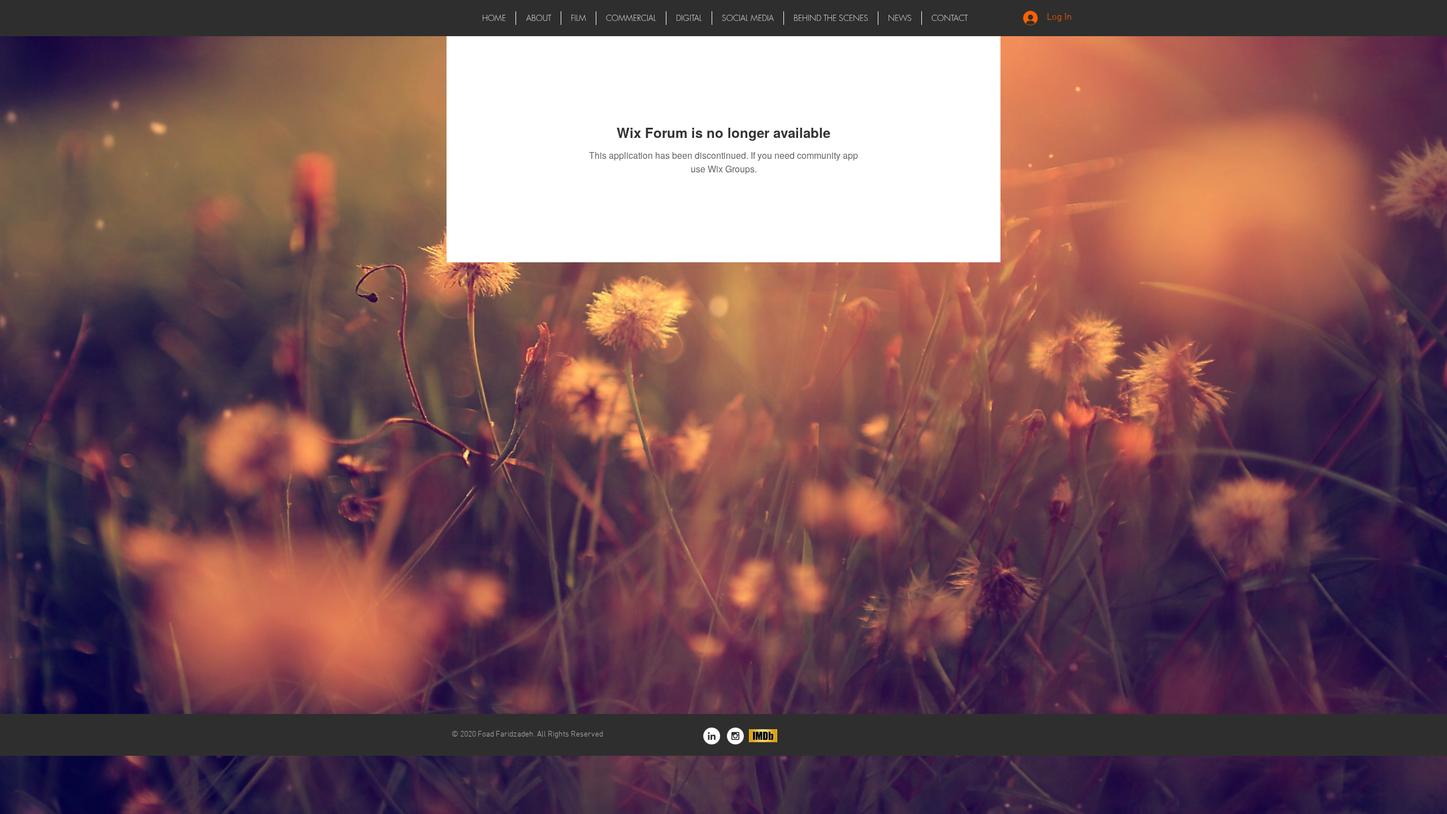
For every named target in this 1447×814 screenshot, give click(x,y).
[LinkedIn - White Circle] (711, 736)
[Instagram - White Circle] (735, 736)
